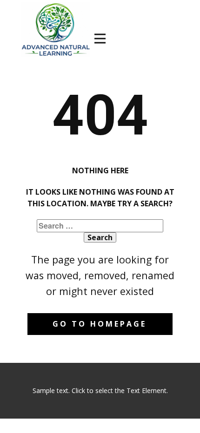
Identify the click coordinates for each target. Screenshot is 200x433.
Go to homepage (100, 324)
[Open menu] (100, 38)
